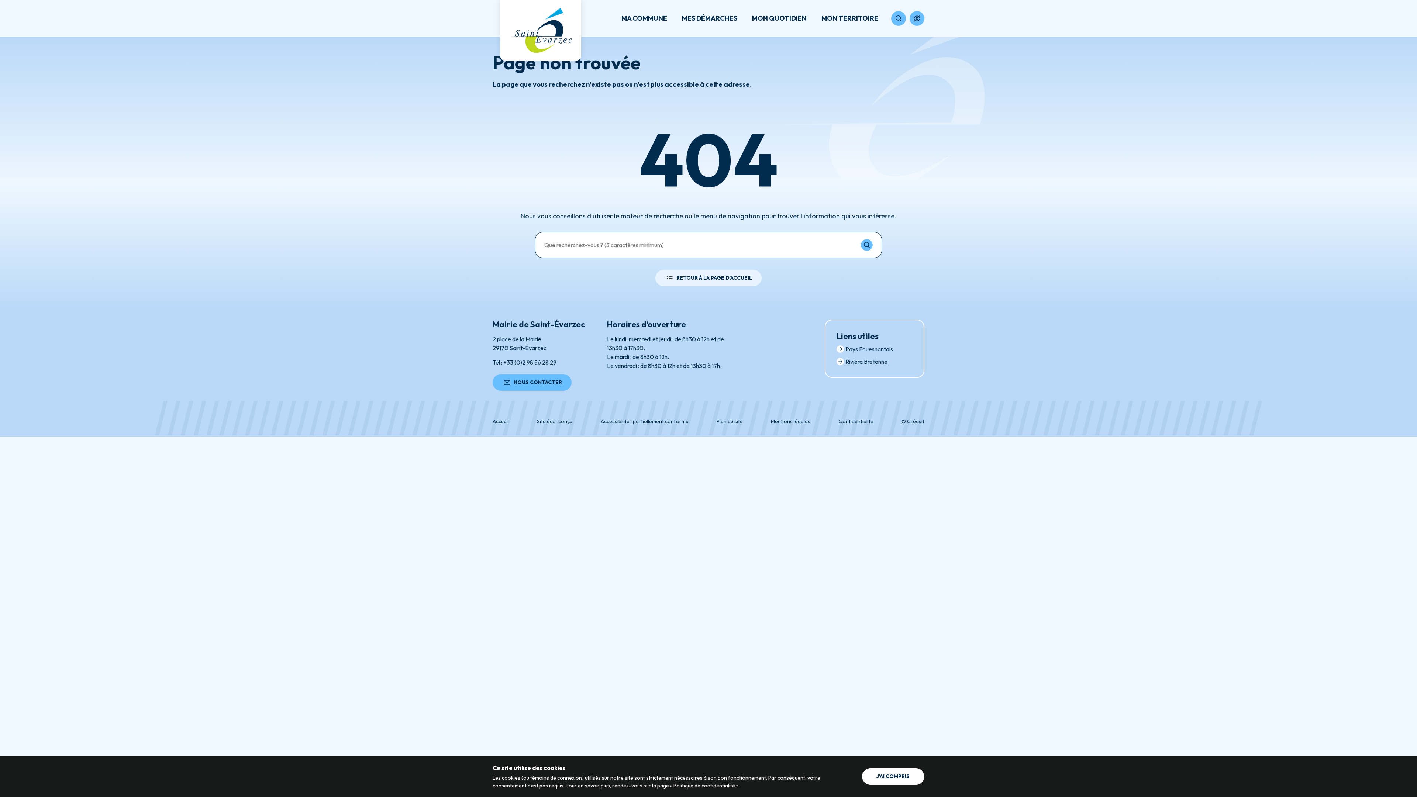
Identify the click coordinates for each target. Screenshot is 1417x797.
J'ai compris (893, 776)
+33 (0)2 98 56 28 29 (529, 362)
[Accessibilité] (917, 18)
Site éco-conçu (554, 421)
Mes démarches (709, 18)
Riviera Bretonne (866, 361)
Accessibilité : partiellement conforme (645, 421)
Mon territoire (849, 18)
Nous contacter (538, 382)
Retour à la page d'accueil (714, 278)
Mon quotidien (779, 18)
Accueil (501, 421)
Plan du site (730, 421)
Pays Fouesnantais (869, 349)
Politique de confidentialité (704, 785)
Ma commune (644, 18)
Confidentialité (856, 421)
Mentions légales (790, 421)
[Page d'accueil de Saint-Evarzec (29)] (540, 30)
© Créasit (912, 421)
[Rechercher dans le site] (898, 18)
